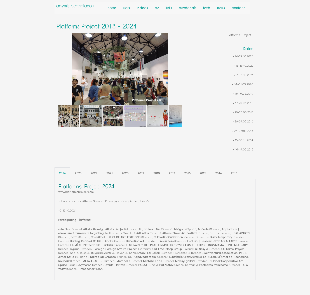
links (169, 8)
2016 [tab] (187, 173)
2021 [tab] (110, 173)
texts (207, 8)
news (221, 8)
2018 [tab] (157, 173)
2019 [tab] (141, 173)
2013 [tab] (234, 173)
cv (157, 8)
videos (142, 8)
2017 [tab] (172, 173)
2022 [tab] (94, 173)
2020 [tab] (125, 173)
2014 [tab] (218, 173)
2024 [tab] (62, 173)
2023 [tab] (78, 173)
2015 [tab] (203, 173)
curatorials (187, 8)
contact (238, 8)
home (112, 8)
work (126, 8)
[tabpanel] (155, 229)
